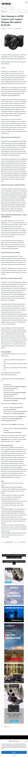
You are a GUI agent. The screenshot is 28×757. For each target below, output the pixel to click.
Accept (14, 752)
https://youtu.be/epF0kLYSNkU (20, 411)
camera (21, 542)
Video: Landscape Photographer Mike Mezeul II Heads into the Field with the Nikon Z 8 (14, 556)
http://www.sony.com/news (6, 477)
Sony (24, 542)
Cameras (16, 28)
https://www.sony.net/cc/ (13, 513)
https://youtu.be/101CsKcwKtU (20, 428)
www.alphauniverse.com (5, 439)
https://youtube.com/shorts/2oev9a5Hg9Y (12, 432)
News (20, 28)
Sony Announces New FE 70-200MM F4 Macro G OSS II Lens (14, 562)
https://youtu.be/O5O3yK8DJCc (18, 413)
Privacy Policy (14, 755)
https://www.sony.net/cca (19, 511)
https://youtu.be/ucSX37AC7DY (16, 407)
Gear (18, 28)
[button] (26, 741)
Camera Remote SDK (11, 246)
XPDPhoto (3, 28)
